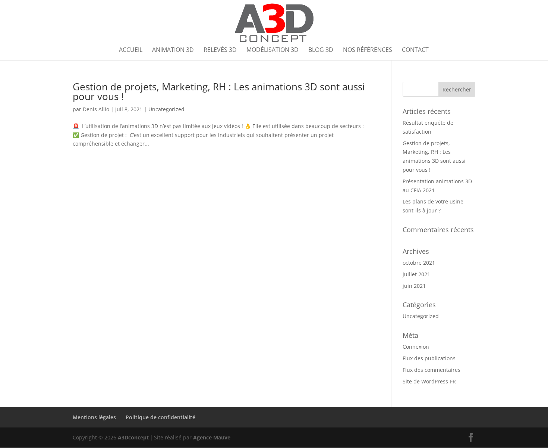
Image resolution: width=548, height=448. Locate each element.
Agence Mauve (211, 437)
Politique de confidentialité (160, 417)
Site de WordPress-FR (429, 381)
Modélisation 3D (272, 50)
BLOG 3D (320, 50)
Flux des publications (429, 358)
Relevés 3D (220, 50)
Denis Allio (96, 109)
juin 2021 (414, 285)
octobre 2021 (419, 262)
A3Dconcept (133, 437)
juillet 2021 (416, 274)
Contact (415, 50)
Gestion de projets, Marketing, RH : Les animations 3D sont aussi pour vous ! (219, 91)
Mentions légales (94, 417)
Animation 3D (173, 50)
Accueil (130, 50)
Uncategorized (166, 109)
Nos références (367, 50)
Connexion (416, 346)
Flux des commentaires (431, 369)
